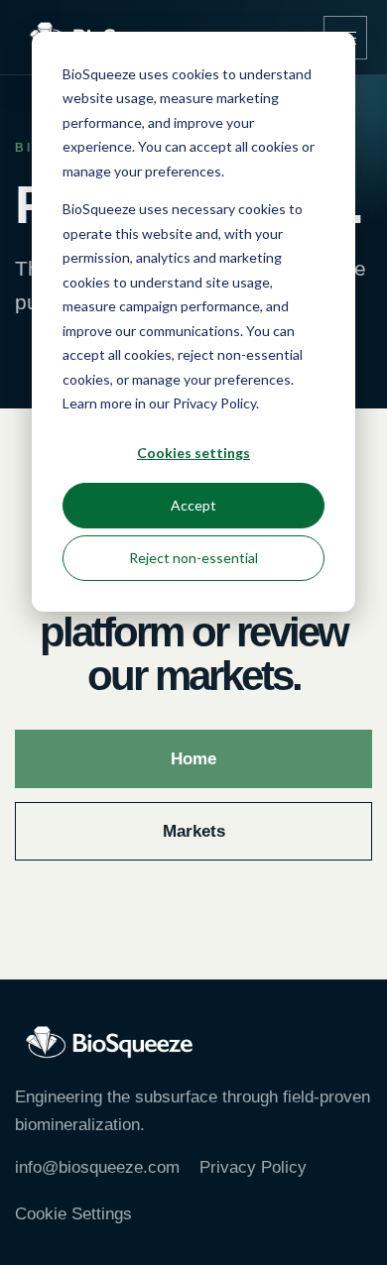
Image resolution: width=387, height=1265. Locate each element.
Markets (194, 831)
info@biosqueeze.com (97, 1167)
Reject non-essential (193, 557)
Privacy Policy (253, 1167)
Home (193, 758)
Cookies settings (193, 452)
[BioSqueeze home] (109, 1042)
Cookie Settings (73, 1214)
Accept (193, 505)
